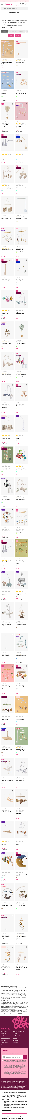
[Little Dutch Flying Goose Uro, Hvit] (2, 783)
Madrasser (21, 31)
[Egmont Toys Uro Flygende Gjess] (2, 252)
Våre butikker (16, 1040)
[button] (2, 4)
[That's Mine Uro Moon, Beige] (2, 346)
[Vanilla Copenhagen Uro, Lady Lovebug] (2, 721)
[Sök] (2, 8)
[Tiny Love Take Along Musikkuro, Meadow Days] (16, 471)
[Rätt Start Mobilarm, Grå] (3, 159)
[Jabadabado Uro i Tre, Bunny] (2, 689)
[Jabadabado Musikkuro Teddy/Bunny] (2, 65)
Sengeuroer (4, 17)
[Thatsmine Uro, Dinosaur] (16, 627)
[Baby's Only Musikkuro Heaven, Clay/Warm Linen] (2, 190)
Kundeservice (4, 1031)
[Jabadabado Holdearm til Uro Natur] (16, 65)
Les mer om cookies (6, 1110)
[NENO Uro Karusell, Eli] (2, 814)
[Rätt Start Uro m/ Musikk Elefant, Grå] (16, 596)
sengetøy (20, 1013)
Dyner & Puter (13, 31)
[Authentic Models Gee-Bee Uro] (16, 284)
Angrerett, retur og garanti (18, 1031)
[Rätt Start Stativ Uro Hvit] (2, 159)
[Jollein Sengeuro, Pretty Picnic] (16, 689)
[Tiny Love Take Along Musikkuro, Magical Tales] (2, 502)
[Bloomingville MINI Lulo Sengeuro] (2, 908)
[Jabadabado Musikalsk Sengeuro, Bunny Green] (16, 752)
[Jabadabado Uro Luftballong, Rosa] (16, 252)
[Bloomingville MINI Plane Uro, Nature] (2, 752)
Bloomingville (12, 1009)
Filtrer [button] (11, 35)
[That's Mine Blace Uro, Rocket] (2, 971)
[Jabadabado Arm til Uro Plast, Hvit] (16, 440)
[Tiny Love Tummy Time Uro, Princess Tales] (2, 315)
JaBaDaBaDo (24, 1007)
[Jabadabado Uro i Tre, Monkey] (16, 565)
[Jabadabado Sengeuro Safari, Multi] (2, 471)
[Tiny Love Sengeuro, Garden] (2, 877)
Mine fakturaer (4, 1035)
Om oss (2, 1044)
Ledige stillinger (4, 1042)
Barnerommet (4, 16)
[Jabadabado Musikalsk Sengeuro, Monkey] (16, 721)
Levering (15, 1033)
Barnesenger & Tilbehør (13, 16)
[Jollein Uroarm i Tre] (2, 284)
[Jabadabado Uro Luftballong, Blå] (16, 533)
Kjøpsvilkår (3, 1033)
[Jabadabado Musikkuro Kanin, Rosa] (16, 127)
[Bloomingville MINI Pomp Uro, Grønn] (16, 346)
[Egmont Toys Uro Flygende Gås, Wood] (2, 846)
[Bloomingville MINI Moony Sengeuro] (16, 877)
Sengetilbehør (22, 16)
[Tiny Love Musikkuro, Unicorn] (2, 533)
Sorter (17, 35)
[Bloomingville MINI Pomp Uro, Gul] (2, 127)
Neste (19, 979)
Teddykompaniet (4, 1009)
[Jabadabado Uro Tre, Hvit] (17, 65)
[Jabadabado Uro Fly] (2, 96)
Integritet (15, 1038)
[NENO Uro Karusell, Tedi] (16, 408)
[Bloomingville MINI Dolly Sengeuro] (16, 939)
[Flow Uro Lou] (16, 159)
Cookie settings (4, 1040)
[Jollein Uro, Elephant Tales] (16, 190)
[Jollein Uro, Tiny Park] (16, 908)
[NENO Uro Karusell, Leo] (16, 96)
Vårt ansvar (15, 1042)
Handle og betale (16, 1035)
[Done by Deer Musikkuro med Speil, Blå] (16, 658)
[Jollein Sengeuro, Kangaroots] (16, 814)
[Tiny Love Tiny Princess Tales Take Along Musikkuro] (16, 377)
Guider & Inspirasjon (5, 1038)
